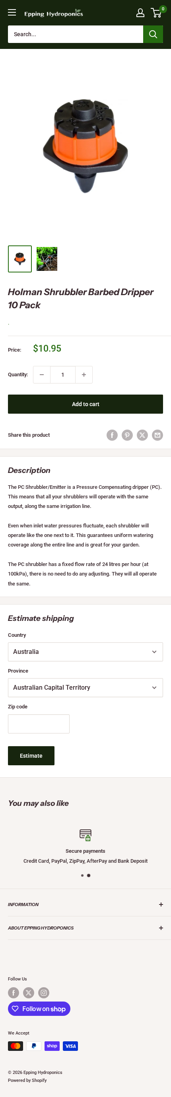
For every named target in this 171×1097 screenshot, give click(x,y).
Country (17, 635)
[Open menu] (12, 12)
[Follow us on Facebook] (13, 992)
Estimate (31, 756)
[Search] (153, 34)
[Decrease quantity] (41, 374)
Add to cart (85, 404)
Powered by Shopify (27, 1080)
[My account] (140, 12)
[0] (156, 13)
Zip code (17, 707)
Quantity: (18, 374)
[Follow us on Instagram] (43, 992)
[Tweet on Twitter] (142, 435)
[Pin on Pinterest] (127, 435)
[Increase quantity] (84, 374)
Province (18, 671)
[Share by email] (157, 435)
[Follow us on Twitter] (28, 992)
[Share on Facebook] (112, 435)
